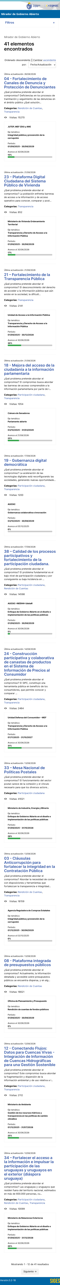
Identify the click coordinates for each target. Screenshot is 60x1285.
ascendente (49, 60)
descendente (23, 60)
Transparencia (12, 111)
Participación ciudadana (31, 394)
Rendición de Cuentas (30, 108)
